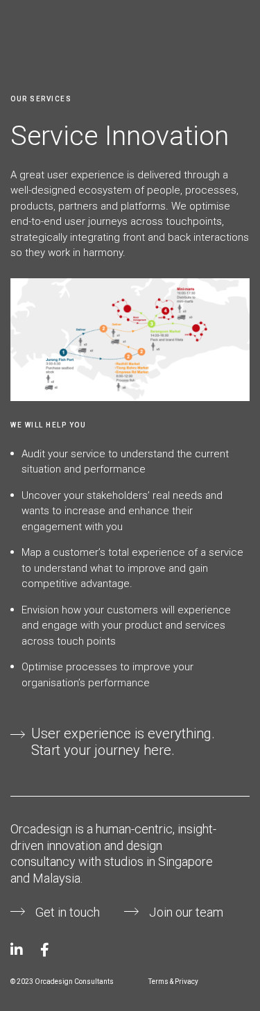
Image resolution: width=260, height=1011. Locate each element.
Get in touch (67, 912)
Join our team (186, 912)
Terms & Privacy (173, 981)
